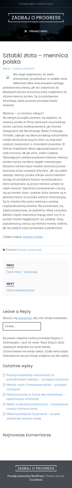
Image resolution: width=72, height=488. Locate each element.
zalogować (25, 318)
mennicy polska (33, 237)
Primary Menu (38, 31)
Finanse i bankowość (30, 249)
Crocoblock (35, 479)
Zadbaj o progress (36, 18)
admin (6, 68)
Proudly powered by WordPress (26, 476)
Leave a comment (23, 68)
